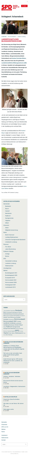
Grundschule (22, 315)
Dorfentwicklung (7, 314)
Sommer (5, 331)
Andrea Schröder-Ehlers (19, 58)
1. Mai (4, 310)
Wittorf (7, 223)
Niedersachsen (9, 265)
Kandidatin (6, 319)
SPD (4, 258)
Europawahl (11, 315)
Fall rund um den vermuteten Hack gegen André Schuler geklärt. (12, 354)
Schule (17, 328)
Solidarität (21, 328)
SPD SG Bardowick (12, 36)
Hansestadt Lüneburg (11, 261)
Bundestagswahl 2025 (11, 275)
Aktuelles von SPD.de (11, 397)
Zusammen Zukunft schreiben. (11, 399)
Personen (6, 244)
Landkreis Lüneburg (21, 36)
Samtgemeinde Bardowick (9, 328)
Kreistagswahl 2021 (10, 285)
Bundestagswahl (14, 312)
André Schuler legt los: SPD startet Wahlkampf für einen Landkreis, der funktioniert (13, 360)
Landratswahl (18, 323)
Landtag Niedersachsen (11, 237)
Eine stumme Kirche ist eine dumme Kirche (13, 381)
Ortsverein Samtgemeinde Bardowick (15, 239)
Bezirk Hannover (9, 235)
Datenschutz (4, 437)
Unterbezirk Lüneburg (11, 242)
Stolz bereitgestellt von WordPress (11, 451)
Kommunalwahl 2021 (11, 280)
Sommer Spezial (11, 331)
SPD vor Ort (4, 427)
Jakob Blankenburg (10, 249)
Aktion (7, 227)
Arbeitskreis (8, 310)
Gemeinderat (17, 315)
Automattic (15, 453)
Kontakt (3, 440)
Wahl (10, 333)
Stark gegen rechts (8, 409)
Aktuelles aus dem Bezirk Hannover (11, 373)
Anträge (7, 254)
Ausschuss (13, 310)
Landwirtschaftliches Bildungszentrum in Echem (11, 40)
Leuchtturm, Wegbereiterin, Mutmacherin (14, 386)
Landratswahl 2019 (10, 287)
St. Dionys (21, 331)
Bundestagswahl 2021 (11, 273)
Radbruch (8, 216)
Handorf (7, 211)
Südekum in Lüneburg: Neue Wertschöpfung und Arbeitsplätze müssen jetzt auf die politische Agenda (13, 347)
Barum (7, 208)
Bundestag (9, 312)
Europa (7, 315)
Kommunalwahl (19, 319)
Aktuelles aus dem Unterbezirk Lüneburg (13, 342)
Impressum (4, 435)
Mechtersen (8, 213)
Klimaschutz (11, 319)
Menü (25, 6)
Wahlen (5, 270)
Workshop (10, 334)
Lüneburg (6, 325)
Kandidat (18, 317)
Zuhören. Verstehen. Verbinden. (12, 376)
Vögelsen (7, 220)
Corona (20, 312)
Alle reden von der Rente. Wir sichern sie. (13, 404)
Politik (4, 326)
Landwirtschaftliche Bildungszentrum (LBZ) (14, 63)
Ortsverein (6, 225)
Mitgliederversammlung (11, 230)
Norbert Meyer (19, 325)
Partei (5, 232)
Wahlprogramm (19, 333)
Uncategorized (7, 268)
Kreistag (19, 321)
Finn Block (8, 246)
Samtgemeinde (9, 218)
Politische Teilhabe (8, 251)
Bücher (7, 256)
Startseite (4, 422)
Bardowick (8, 206)
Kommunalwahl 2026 (11, 282)
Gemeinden (6, 204)
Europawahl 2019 (10, 277)
